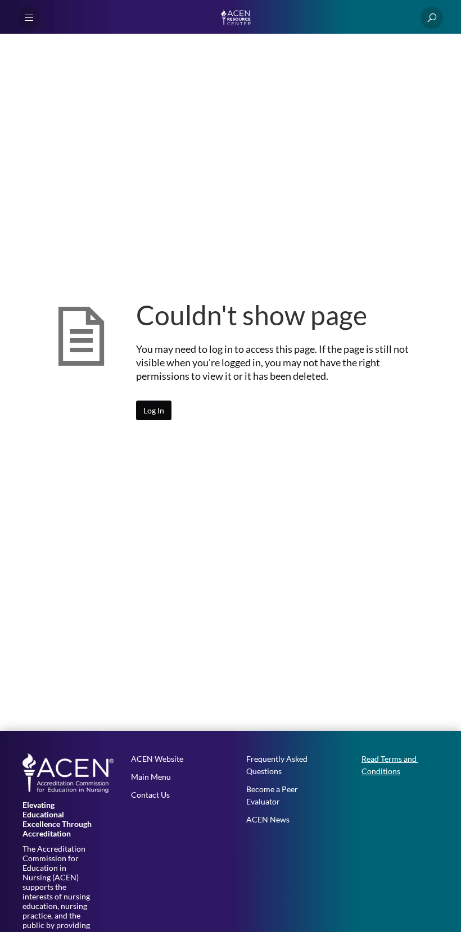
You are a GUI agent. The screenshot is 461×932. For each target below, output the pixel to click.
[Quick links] (237, 18)
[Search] (432, 18)
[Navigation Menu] (29, 18)
